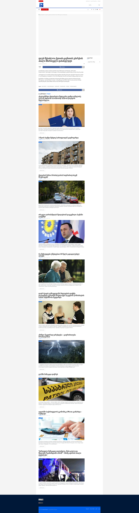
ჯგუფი (99, 508)
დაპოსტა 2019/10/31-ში (42, 63)
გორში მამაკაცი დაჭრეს (48, 374)
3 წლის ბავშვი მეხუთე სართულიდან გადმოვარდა (59, 137)
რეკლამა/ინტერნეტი (93, 1)
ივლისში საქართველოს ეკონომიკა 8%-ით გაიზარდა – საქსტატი (60, 412)
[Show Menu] (39, 9)
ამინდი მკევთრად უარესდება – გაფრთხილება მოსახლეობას (57, 336)
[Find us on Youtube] (97, 9)
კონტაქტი (98, 1)
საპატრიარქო (62, 86)
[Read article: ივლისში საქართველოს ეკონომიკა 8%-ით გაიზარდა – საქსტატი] (62, 428)
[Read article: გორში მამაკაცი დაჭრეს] (62, 389)
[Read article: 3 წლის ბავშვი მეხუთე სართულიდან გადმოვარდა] (62, 152)
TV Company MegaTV (44, 509)
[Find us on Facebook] (91, 9)
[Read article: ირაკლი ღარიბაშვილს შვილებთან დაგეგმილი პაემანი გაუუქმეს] (62, 231)
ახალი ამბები (45, 9)
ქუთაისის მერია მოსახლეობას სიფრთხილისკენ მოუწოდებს (58, 176)
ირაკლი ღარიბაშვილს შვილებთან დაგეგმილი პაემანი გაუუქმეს (61, 215)
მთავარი (40, 104)
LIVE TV (41, 1)
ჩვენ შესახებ (88, 1)
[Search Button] (99, 5)
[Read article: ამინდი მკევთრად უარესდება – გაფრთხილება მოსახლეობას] (62, 351)
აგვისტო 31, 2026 (45, 139)
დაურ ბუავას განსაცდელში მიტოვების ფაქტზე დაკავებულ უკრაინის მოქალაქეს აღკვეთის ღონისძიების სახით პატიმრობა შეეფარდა (61, 295)
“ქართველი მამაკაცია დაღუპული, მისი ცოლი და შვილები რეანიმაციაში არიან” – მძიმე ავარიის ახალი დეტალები (60, 453)
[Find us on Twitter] (93, 9)
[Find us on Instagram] (95, 9)
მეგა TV (40, 139)
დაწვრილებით (42, 170)
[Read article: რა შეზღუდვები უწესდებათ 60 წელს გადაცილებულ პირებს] (62, 271)
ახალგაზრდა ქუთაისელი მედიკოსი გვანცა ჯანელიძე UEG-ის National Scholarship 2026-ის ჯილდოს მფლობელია (60, 98)
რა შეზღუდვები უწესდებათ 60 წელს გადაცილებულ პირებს (59, 255)
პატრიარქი (57, 86)
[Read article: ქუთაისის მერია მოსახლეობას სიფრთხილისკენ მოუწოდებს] (62, 192)
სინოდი (67, 86)
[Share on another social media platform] (83, 67)
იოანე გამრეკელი (50, 86)
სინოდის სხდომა (73, 86)
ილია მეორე (44, 86)
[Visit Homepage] (41, 5)
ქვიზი (96, 508)
